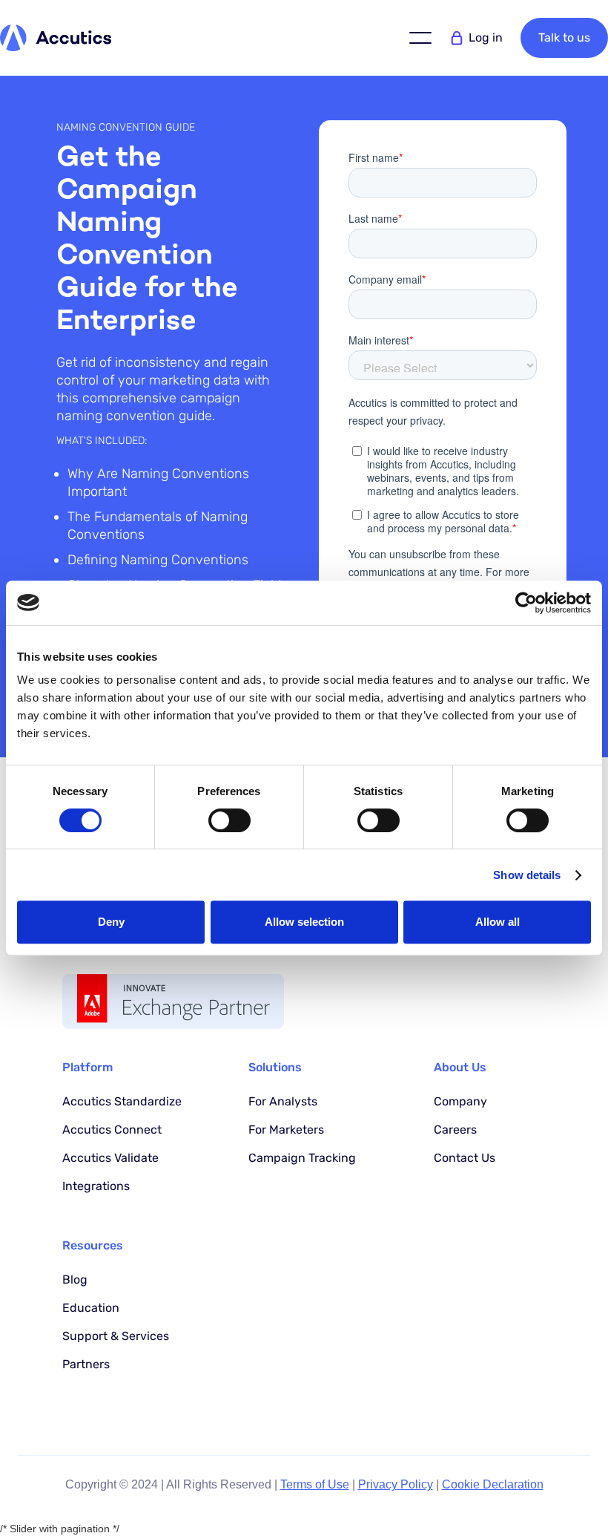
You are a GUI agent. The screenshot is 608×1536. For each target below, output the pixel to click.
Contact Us (464, 1158)
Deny (111, 921)
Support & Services (115, 1336)
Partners (86, 1364)
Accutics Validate (110, 1158)
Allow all (497, 921)
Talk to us (564, 37)
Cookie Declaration (492, 1484)
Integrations (96, 1186)
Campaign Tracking (302, 1158)
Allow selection (304, 921)
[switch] (229, 820)
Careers (455, 1129)
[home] (55, 37)
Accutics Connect (112, 1129)
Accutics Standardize (122, 1101)
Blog (74, 1279)
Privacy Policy (395, 1484)
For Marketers (286, 1129)
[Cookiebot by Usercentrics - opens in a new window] (526, 603)
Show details (527, 875)
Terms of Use (314, 1484)
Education (90, 1308)
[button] (420, 38)
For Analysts (282, 1101)
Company (460, 1101)
